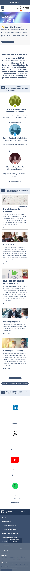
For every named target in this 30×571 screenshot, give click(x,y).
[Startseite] (23, 8)
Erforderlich (5, 555)
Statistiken (5, 563)
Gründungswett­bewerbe (9, 529)
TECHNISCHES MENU (14, 2)
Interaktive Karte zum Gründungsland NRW (15, 383)
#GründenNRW (16, 502)
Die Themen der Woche (7, 41)
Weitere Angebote (14, 378)
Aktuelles (5, 517)
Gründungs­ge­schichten (9, 525)
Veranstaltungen (7, 521)
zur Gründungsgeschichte (15, 122)
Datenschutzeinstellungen (15, 540)
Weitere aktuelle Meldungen (20, 47)
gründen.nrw (15, 423)
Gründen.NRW (16, 475)
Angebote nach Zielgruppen (10, 533)
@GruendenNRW (15, 449)
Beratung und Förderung (9, 537)
